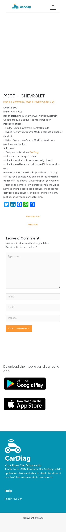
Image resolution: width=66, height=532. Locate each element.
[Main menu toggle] (53, 6)
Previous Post (33, 216)
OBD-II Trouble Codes (38, 101)
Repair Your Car (13, 498)
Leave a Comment (13, 101)
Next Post (33, 224)
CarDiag (33, 152)
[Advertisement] (33, 47)
